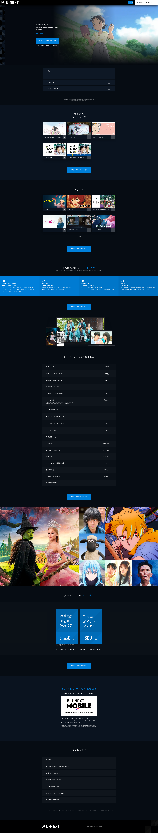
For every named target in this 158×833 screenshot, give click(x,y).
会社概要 (91, 826)
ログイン (131, 2)
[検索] (126, 2)
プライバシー (96, 826)
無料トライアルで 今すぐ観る (145, 2)
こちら (58, 45)
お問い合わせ (100, 826)
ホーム (88, 826)
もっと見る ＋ (79, 236)
